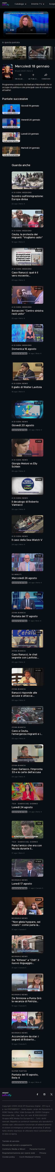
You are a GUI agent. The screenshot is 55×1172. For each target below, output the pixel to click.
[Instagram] (44, 1094)
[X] (51, 1094)
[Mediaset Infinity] (5, 4)
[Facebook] (37, 1094)
